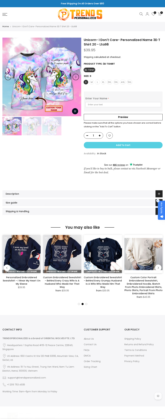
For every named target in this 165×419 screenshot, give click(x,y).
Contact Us (90, 344)
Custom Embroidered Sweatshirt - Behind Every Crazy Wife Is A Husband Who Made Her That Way (62, 282)
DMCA (87, 355)
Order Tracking (92, 361)
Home (5, 26)
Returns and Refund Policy (139, 344)
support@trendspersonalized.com (27, 377)
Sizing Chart (90, 367)
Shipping (88, 57)
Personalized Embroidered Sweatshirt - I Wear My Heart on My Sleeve (21, 280)
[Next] (76, 77)
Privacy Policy (132, 361)
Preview (123, 117)
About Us (89, 338)
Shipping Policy (132, 338)
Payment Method (134, 355)
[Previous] (8, 77)
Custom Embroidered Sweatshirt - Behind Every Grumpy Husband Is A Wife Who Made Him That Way (103, 282)
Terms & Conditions (135, 350)
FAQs (86, 350)
